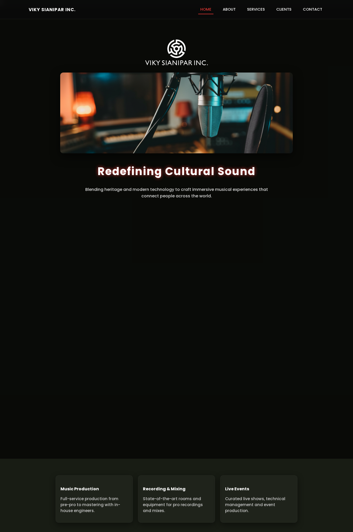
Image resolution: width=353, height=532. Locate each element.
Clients (283, 9)
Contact (312, 9)
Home (205, 9)
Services (256, 9)
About (229, 9)
